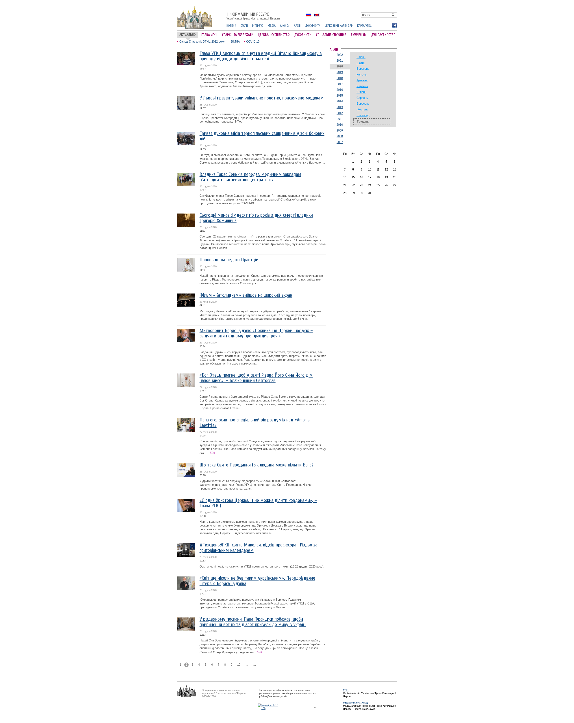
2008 (340, 136)
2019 (340, 72)
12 (386, 169)
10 (238, 664)
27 (394, 185)
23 (361, 185)
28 (344, 193)
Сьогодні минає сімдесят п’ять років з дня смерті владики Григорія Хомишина (256, 217)
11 (377, 169)
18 (378, 177)
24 (369, 185)
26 (386, 185)
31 (369, 193)
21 (344, 185)
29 (353, 193)
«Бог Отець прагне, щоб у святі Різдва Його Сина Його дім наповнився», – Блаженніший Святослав (256, 377)
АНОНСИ (284, 26)
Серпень (362, 97)
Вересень (363, 103)
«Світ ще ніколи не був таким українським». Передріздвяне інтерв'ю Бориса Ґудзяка (257, 580)
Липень (361, 92)
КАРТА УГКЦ (364, 26)
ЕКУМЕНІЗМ (359, 35)
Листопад (363, 115)
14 (344, 177)
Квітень (362, 74)
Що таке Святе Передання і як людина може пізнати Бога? (256, 465)
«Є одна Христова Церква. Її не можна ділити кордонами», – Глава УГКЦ (258, 503)
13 (394, 169)
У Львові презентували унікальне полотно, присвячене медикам (262, 98)
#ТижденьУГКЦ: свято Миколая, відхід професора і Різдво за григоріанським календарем (258, 547)
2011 (340, 119)
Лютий (361, 63)
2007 (340, 142)
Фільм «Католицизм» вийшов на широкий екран (246, 295)
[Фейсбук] (394, 25)
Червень (362, 86)
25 (378, 185)
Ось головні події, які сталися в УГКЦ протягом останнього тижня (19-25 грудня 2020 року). (262, 566)
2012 (340, 113)
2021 (340, 60)
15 (353, 177)
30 (361, 193)
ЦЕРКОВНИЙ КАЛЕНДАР (339, 26)
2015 (340, 95)
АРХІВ (297, 26)
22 (353, 185)
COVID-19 (252, 41)
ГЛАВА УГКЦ (209, 35)
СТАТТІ (244, 26)
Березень (363, 68)
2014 (340, 101)
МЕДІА (272, 26)
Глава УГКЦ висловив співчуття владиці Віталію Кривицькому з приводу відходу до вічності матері (261, 56)
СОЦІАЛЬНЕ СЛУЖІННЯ (331, 35)
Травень (362, 80)
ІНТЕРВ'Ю (257, 26)
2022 (340, 54)
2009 (340, 130)
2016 (340, 89)
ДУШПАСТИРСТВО (383, 35)
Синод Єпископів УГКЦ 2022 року (202, 41)
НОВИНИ (231, 26)
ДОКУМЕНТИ (312, 26)
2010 (340, 124)
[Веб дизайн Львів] (316, 707)
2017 (340, 84)
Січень (361, 57)
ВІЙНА (235, 41)
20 (394, 177)
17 (369, 177)
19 (386, 177)
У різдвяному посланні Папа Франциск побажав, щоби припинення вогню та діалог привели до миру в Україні (253, 621)
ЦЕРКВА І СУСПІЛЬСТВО (274, 35)
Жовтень (362, 109)
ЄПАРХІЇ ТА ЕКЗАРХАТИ (237, 35)
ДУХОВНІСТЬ (302, 35)
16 (361, 177)
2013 (340, 107)
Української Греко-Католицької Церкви (253, 16)
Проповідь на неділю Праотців (229, 260)
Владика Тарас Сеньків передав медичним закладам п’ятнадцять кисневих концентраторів (250, 177)
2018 (340, 78)
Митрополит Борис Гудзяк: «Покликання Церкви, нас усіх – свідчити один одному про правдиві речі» (256, 333)
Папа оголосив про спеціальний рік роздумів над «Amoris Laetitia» (255, 422)
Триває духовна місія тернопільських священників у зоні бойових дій (262, 136)
